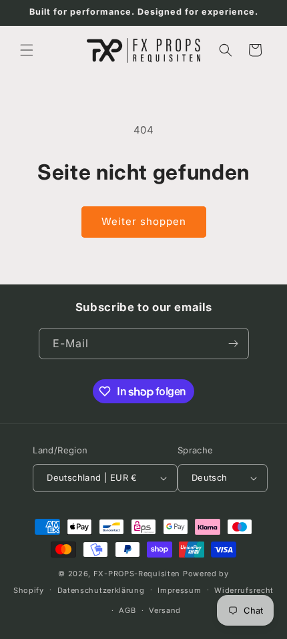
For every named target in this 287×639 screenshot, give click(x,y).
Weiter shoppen (143, 221)
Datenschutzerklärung (101, 590)
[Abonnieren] (233, 343)
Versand (165, 610)
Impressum (179, 590)
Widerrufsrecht (244, 590)
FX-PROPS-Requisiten (136, 573)
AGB (127, 610)
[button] (26, 50)
